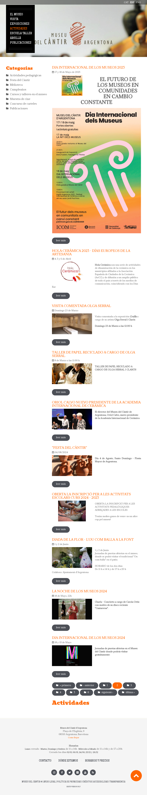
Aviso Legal (50, 782)
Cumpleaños (18, 89)
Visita (14, 19)
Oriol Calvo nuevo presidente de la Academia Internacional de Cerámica (96, 404)
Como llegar (73, 737)
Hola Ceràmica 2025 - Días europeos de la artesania (91, 252)
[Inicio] (73, 23)
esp (132, 2)
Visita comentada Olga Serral (81, 306)
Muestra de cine (20, 99)
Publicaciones (20, 43)
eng (138, 2)
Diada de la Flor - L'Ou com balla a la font (93, 539)
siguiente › (107, 692)
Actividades (18, 28)
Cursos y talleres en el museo (28, 94)
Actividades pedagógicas (25, 75)
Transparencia (117, 782)
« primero (65, 685)
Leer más (63, 240)
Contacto (45, 760)
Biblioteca (16, 84)
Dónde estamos (68, 760)
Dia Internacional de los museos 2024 (88, 637)
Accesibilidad (100, 782)
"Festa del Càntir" (69, 447)
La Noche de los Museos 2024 (79, 591)
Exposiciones (19, 24)
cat (126, 2)
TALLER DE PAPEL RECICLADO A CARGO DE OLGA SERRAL (93, 354)
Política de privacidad (69, 782)
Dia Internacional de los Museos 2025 (88, 67)
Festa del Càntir (20, 80)
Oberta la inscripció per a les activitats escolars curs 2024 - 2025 (91, 496)
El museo (16, 14)
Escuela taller (21, 33)
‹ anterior (89, 685)
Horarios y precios (97, 760)
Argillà (15, 38)
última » (130, 692)
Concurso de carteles (23, 103)
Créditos (87, 782)
